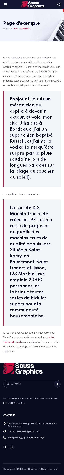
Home (6, 29)
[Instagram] (12, 447)
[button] (59, 5)
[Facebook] (5, 447)
